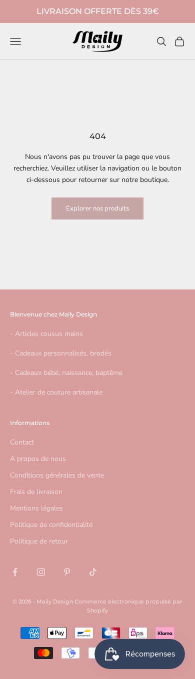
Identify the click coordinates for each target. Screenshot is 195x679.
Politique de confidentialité (51, 525)
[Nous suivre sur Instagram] (41, 572)
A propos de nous (38, 459)
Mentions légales (36, 508)
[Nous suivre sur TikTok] (93, 572)
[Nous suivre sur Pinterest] (67, 572)
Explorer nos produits (97, 208)
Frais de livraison (36, 491)
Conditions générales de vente (57, 475)
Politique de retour (39, 541)
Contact (22, 442)
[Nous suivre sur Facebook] (15, 572)
